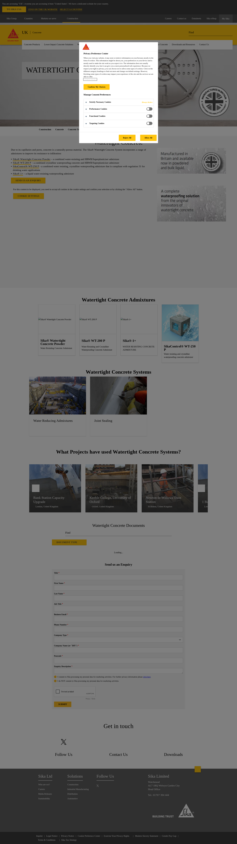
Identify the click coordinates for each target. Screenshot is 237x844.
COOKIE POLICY (90, 79)
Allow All (148, 138)
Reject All (127, 138)
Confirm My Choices (96, 87)
